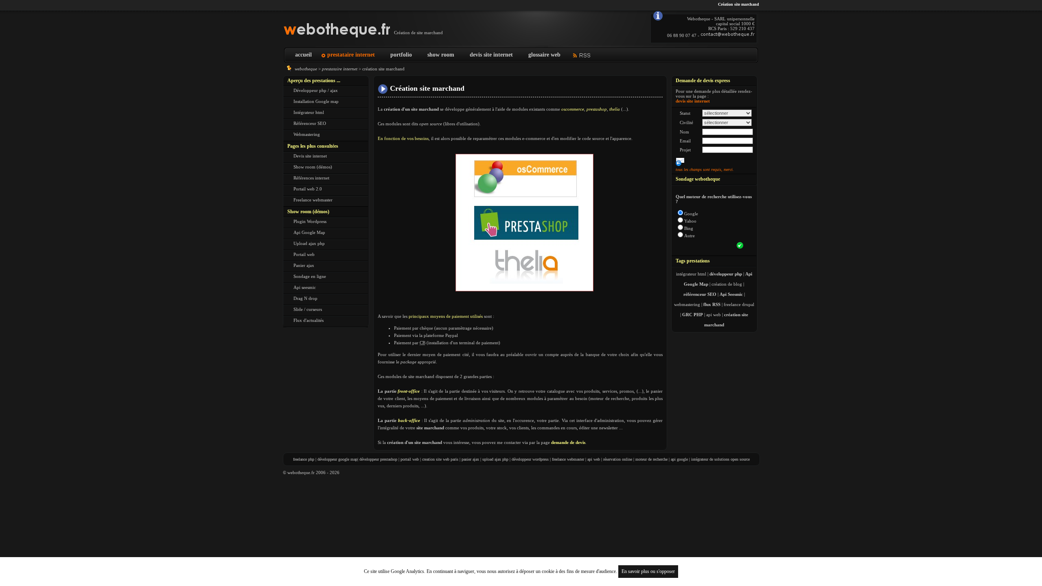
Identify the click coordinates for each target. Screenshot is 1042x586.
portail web (410, 459)
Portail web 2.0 (307, 188)
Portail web (304, 254)
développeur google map (337, 459)
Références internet (311, 177)
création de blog (726, 284)
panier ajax (470, 459)
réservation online (617, 459)
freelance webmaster (568, 459)
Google (691, 213)
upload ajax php (495, 459)
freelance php (303, 459)
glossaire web (544, 55)
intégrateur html (691, 273)
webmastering (687, 304)
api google (679, 459)
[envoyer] (740, 245)
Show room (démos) (312, 166)
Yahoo (690, 221)
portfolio (401, 55)
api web (713, 314)
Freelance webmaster (313, 199)
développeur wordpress (530, 459)
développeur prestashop (378, 459)
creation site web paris (440, 459)
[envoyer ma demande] (680, 161)
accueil (303, 55)
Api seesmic (304, 287)
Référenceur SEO (309, 123)
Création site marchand (427, 88)
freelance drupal (739, 304)
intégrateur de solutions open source (720, 459)
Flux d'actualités (308, 320)
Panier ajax (303, 265)
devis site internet (491, 55)
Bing (688, 228)
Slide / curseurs (307, 309)
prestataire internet (351, 55)
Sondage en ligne (309, 276)
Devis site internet (310, 155)
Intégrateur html (308, 112)
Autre (689, 235)
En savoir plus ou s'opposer (648, 571)
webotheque (306, 68)
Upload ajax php (309, 243)
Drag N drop (305, 298)
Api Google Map (309, 232)
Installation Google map (316, 101)
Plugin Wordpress (309, 221)
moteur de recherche (651, 459)
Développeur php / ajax (315, 90)
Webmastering (306, 134)
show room (440, 55)
